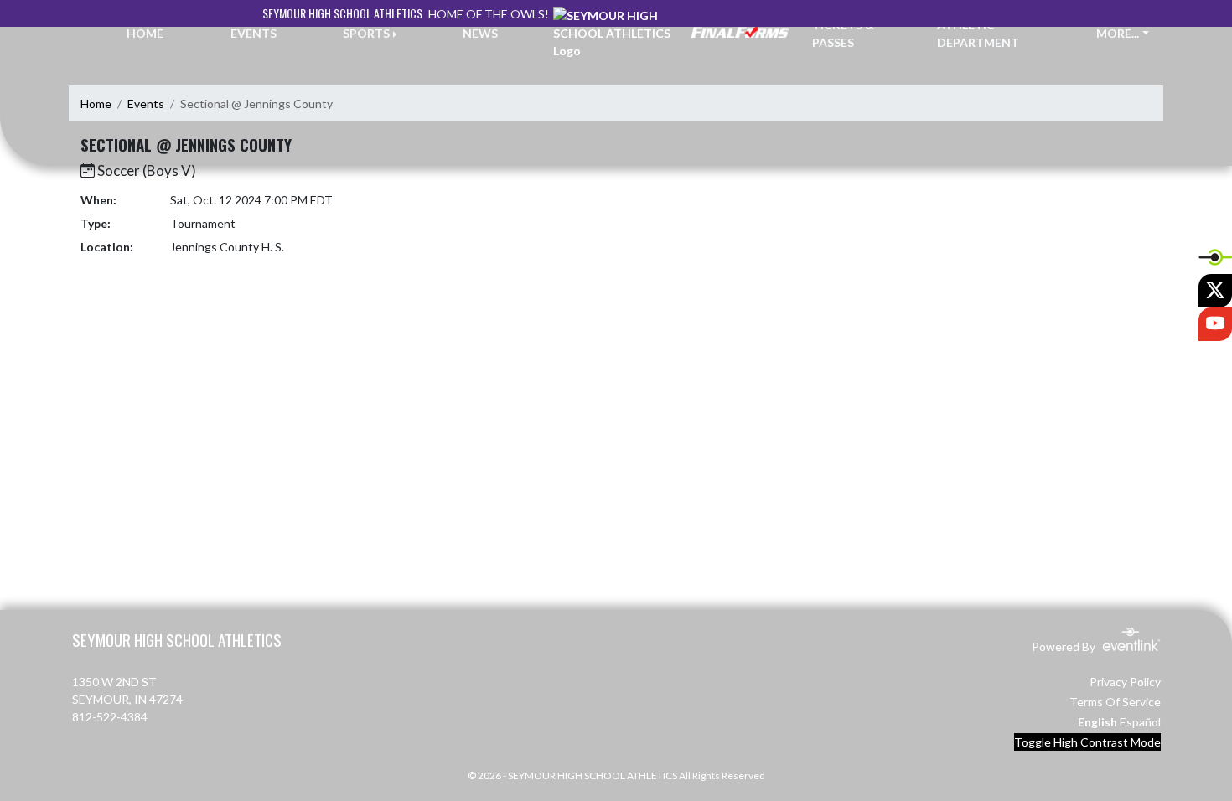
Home (95, 103)
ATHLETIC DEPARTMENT (978, 33)
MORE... (1117, 33)
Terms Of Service (1115, 702)
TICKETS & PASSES (843, 33)
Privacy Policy (1125, 681)
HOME (145, 33)
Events (145, 103)
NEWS (480, 33)
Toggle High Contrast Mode (1087, 742)
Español (1140, 722)
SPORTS (366, 33)
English (1097, 722)
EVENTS (253, 33)
